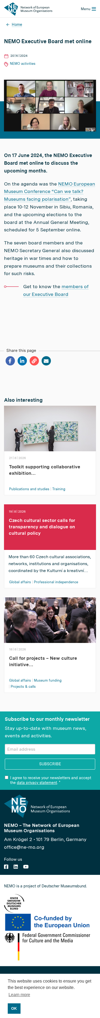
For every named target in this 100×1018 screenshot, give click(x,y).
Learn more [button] (19, 994)
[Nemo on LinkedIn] (16, 867)
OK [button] (14, 1008)
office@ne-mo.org (24, 847)
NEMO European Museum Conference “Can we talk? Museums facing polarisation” (49, 191)
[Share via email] (46, 361)
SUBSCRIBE (50, 764)
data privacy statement (37, 782)
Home (17, 24)
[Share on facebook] (10, 361)
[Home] (28, 8)
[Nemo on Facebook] (6, 867)
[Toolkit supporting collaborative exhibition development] (50, 431)
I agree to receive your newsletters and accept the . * (50, 780)
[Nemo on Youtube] (26, 867)
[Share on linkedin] (22, 361)
